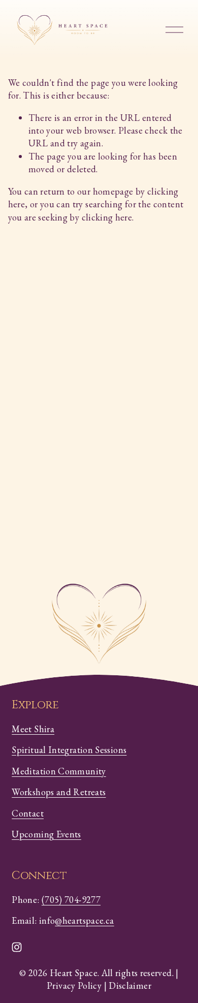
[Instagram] (17, 947)
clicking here (107, 217)
